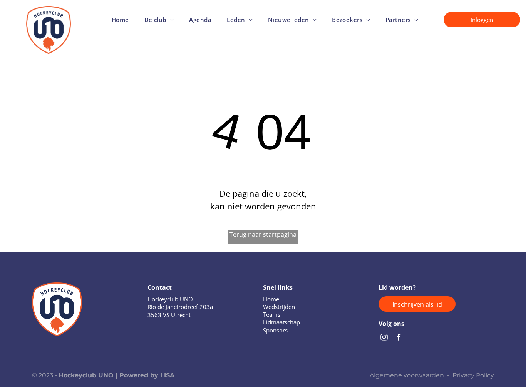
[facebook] (398, 338)
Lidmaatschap (281, 322)
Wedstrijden (279, 307)
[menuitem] (120, 19)
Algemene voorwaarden (407, 375)
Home (271, 299)
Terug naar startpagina (263, 234)
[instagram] (384, 338)
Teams (271, 314)
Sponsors (275, 330)
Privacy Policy (473, 375)
